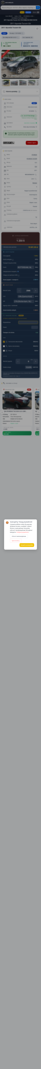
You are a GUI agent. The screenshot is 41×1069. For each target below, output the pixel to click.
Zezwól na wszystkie (27, 545)
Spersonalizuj (15, 540)
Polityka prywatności (22, 532)
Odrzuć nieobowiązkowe (19, 536)
